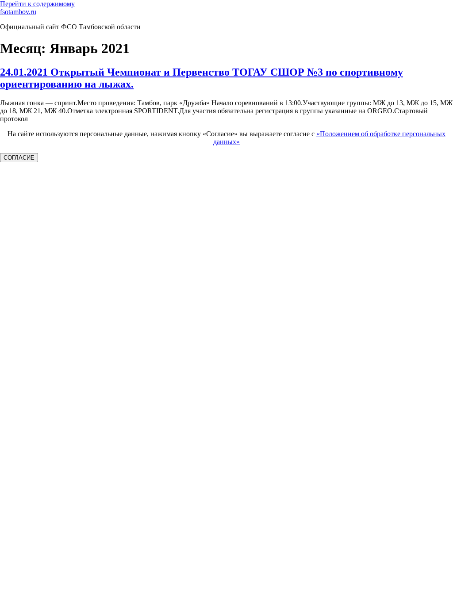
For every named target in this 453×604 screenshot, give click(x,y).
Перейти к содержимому (37, 4)
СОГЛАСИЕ (19, 157)
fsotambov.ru (18, 11)
